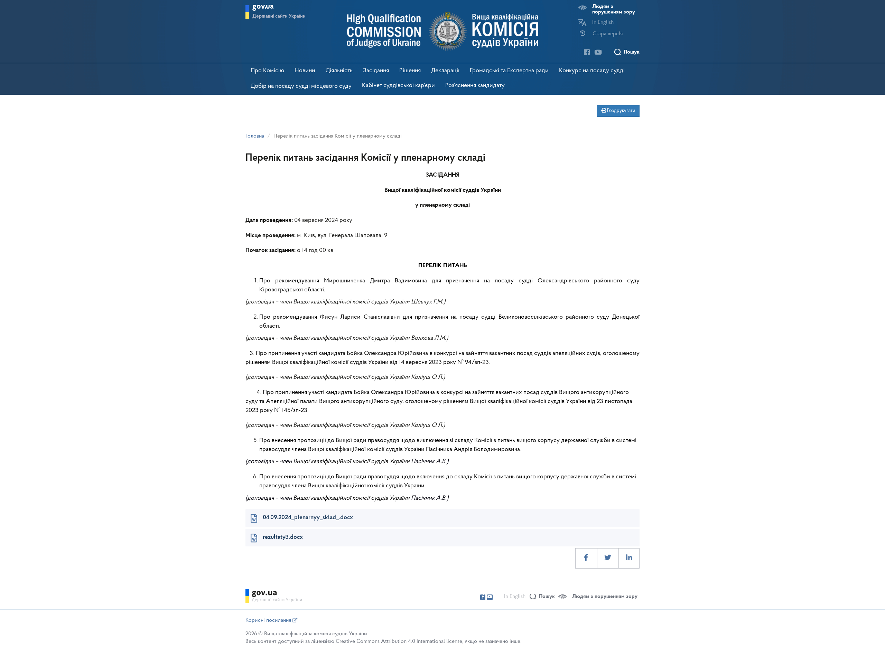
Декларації (445, 71)
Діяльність (339, 71)
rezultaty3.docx (283, 537)
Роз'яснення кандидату (475, 86)
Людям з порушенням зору (613, 9)
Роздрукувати (620, 110)
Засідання (376, 71)
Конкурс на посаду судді (592, 71)
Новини (305, 71)
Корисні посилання (268, 620)
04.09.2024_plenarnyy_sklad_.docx (308, 518)
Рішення (410, 71)
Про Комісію (267, 71)
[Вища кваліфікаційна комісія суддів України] (443, 31)
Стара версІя (608, 34)
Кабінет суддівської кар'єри (398, 86)
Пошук (632, 52)
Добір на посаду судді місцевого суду (301, 86)
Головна (254, 136)
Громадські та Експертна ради (509, 71)
